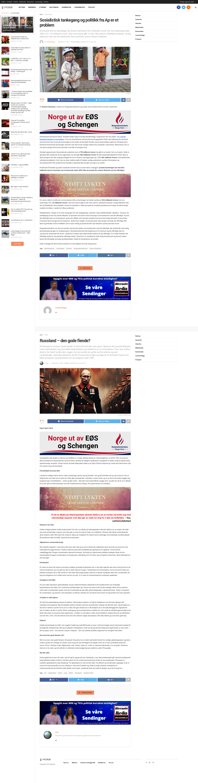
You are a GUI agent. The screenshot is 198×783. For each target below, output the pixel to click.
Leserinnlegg (38, 2)
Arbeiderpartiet (49, 248)
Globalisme (52, 673)
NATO (71, 673)
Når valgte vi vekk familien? (19, 186)
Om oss (111, 762)
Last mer (17, 243)
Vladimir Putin (88, 673)
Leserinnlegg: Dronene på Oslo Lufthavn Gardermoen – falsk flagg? (21, 233)
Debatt (46, 335)
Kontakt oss (101, 762)
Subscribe (86, 268)
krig (65, 673)
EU (45, 673)
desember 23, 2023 (63, 42)
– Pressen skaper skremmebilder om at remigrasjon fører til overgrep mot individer (21, 93)
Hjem (41, 14)
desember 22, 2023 (57, 363)
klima (60, 673)
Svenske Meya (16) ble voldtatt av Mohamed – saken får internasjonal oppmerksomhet (22, 199)
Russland (78, 673)
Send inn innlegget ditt (87, 762)
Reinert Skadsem (95, 248)
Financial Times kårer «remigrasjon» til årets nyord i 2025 (20, 122)
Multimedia (22, 2)
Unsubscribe (86, 692)
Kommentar (30, 2)
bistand (69, 248)
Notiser (4, 2)
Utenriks (15, 2)
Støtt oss (74, 762)
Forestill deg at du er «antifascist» (22, 220)
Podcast (46, 2)
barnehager (60, 248)
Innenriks (9, 2)
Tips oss (66, 762)
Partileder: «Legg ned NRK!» (20, 165)
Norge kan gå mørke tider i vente (21, 132)
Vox (47, 363)
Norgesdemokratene (80, 248)
